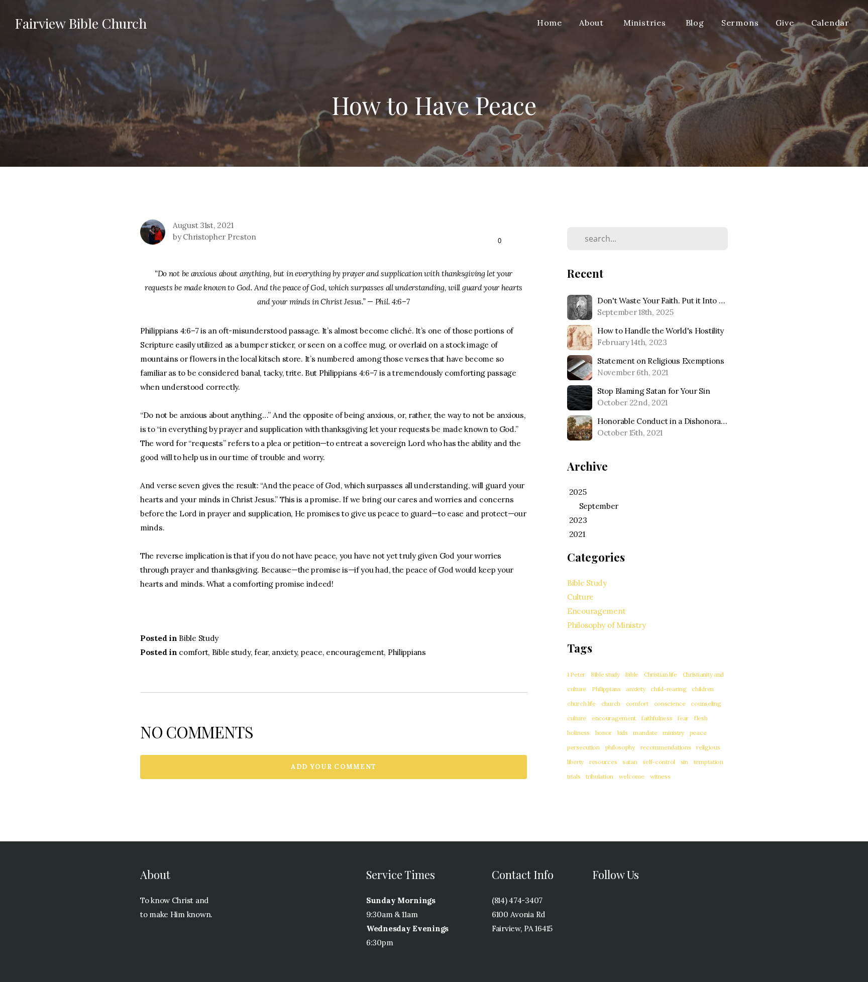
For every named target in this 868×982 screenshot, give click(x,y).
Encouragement (596, 611)
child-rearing (668, 689)
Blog (695, 23)
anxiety (284, 652)
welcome (631, 776)
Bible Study (199, 638)
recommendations (665, 747)
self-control (658, 762)
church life (581, 703)
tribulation (599, 776)
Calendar (830, 23)
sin (684, 762)
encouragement (355, 652)
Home (549, 23)
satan (629, 762)
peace (311, 652)
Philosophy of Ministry (606, 625)
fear (261, 652)
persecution (583, 747)
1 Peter (576, 674)
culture (576, 718)
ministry (673, 732)
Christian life (660, 674)
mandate (645, 732)
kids (622, 732)
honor (603, 732)
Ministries (646, 23)
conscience (670, 703)
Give (785, 23)
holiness (578, 732)
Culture (580, 597)
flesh (701, 718)
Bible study (231, 652)
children (703, 689)
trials (573, 776)
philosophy (620, 747)
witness (660, 776)
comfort (193, 652)
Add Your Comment (334, 766)
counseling (706, 703)
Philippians (407, 652)
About (592, 23)
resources (603, 762)
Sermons (740, 23)
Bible (631, 674)
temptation (708, 762)
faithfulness (657, 718)
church (610, 703)
